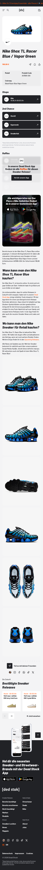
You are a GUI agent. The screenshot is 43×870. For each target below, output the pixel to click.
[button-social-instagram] (14, 672)
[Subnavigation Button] (3, 10)
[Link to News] (7, 10)
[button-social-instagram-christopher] (10, 672)
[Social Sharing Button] (9, 666)
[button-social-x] (33, 672)
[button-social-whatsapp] (23, 672)
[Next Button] (11, 716)
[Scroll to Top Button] (38, 735)
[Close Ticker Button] (39, 3)
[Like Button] (39, 64)
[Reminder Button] (34, 64)
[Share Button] (30, 64)
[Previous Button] (5, 716)
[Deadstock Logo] (21, 10)
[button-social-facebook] (19, 672)
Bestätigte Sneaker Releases (15, 685)
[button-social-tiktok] (28, 672)
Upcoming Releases (32, 340)
